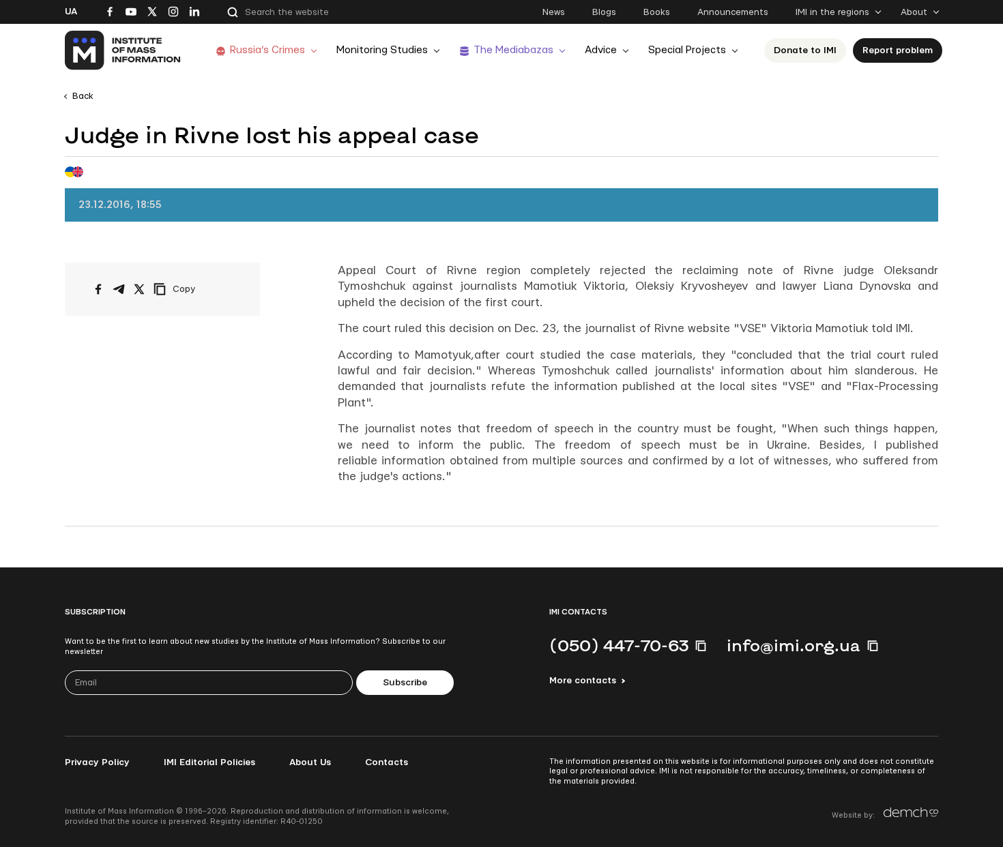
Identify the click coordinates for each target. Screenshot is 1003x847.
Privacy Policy (97, 762)
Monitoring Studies (382, 50)
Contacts (386, 762)
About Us (310, 762)
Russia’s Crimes (267, 50)
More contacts (582, 680)
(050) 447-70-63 (618, 645)
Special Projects (687, 50)
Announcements (732, 12)
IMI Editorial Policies (209, 762)
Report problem (897, 50)
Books (656, 12)
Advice (601, 50)
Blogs (604, 12)
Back (82, 96)
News (553, 12)
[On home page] (123, 50)
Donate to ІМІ (805, 50)
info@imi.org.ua (793, 645)
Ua (71, 11)
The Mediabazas (513, 50)
